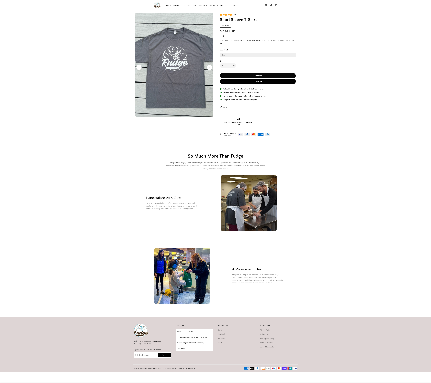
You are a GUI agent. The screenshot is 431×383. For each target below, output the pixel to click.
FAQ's (220, 343)
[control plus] (234, 65)
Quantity (223, 61)
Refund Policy (265, 334)
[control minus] (222, 65)
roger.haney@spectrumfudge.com (149, 341)
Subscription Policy (267, 338)
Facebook (221, 334)
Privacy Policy (265, 330)
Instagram (221, 338)
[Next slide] (209, 67)
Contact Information (267, 347)
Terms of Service (266, 343)
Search (220, 330)
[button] (168, 5)
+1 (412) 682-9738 (145, 344)
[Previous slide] (139, 67)
